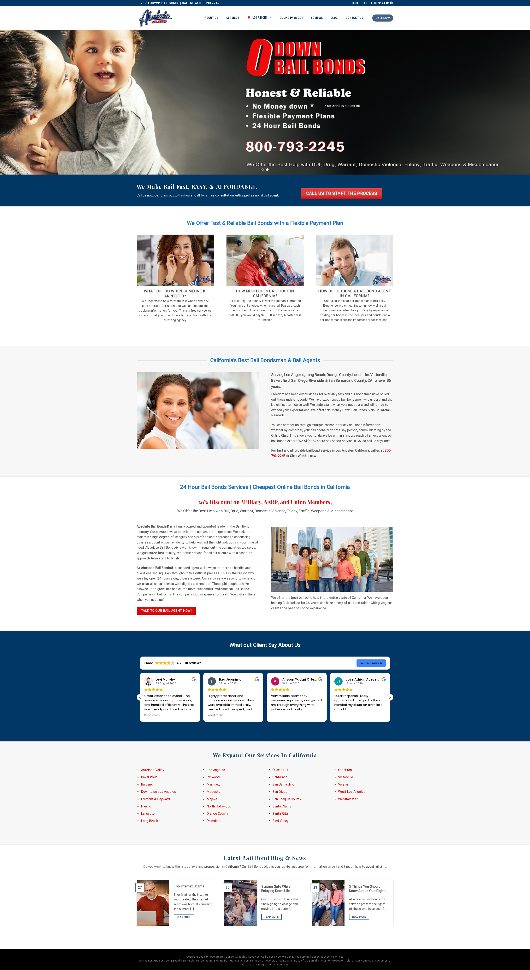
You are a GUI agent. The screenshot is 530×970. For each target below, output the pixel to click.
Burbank (147, 784)
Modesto (213, 792)
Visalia (343, 784)
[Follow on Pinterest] (387, 3)
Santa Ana (279, 777)
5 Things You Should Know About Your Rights (367, 888)
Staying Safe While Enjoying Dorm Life (275, 888)
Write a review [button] (371, 663)
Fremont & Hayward (155, 799)
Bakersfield (149, 777)
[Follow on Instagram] (375, 3)
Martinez (213, 784)
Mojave (212, 799)
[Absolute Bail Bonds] (156, 18)
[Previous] (15, 102)
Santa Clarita (281, 806)
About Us (211, 18)
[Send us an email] (383, 3)
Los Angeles (216, 770)
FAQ (365, 3)
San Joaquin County (286, 799)
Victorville (345, 777)
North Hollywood (219, 806)
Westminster (348, 799)
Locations (260, 17)
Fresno (146, 806)
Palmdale (213, 821)
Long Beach (149, 821)
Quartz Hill (280, 770)
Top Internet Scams (189, 886)
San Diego (279, 792)
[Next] (514, 102)
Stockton (345, 770)
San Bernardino (283, 784)
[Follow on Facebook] (371, 3)
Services (232, 18)
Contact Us (354, 18)
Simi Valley (280, 821)
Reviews (317, 18)
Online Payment (291, 18)
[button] (390, 697)
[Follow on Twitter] (379, 3)
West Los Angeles (351, 792)
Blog (334, 18)
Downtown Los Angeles (158, 792)
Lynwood (213, 777)
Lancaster (148, 814)
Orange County (217, 814)
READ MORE (184, 917)
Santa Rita (280, 814)
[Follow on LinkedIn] (391, 3)
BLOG (355, 3)
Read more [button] (152, 715)
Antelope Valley (152, 770)
